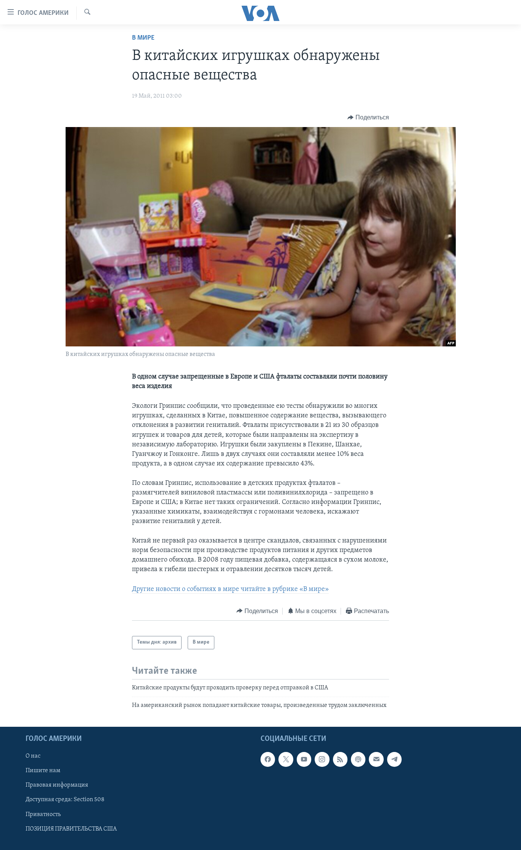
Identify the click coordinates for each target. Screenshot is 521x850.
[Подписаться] (376, 759)
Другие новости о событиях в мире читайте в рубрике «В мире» (230, 589)
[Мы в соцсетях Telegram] (394, 759)
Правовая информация (57, 785)
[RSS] (340, 759)
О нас (33, 756)
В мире (143, 38)
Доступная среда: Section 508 (65, 800)
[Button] (368, 117)
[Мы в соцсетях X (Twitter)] (285, 759)
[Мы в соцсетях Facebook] (267, 759)
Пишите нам (43, 771)
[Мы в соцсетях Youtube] (304, 759)
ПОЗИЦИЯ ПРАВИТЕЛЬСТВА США (71, 829)
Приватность (43, 814)
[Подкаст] (358, 759)
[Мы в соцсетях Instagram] (322, 759)
